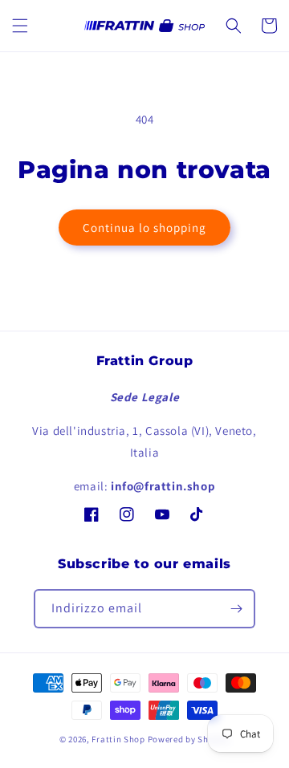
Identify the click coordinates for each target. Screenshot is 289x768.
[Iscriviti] (236, 608)
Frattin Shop (118, 739)
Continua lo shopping (144, 227)
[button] (20, 25)
